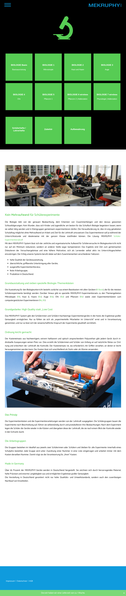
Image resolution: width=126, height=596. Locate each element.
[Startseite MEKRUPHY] (105, 5)
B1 (19, 297)
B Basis (100, 290)
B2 (40, 297)
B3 (52, 297)
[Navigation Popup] (7, 5)
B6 (40, 300)
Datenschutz (22, 581)
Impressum (10, 581)
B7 (44, 300)
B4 (62, 297)
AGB (31, 581)
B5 (81, 297)
